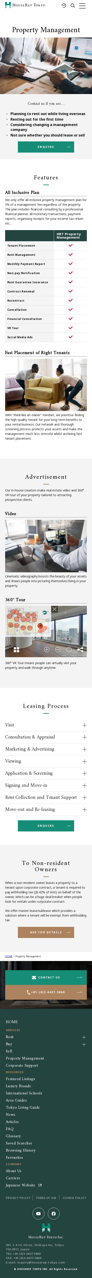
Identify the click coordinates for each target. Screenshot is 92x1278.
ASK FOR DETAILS (46, 932)
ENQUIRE (46, 147)
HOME (9, 956)
